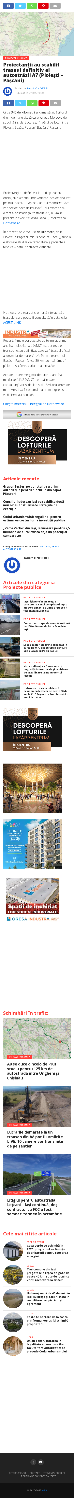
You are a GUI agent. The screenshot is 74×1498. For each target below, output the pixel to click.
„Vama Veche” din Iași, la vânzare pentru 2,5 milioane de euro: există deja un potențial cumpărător (36, 531)
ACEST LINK (12, 322)
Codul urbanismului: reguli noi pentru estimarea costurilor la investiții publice (34, 518)
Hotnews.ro (11, 223)
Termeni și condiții (54, 1472)
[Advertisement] (37, 162)
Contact (35, 1472)
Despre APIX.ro (17, 1472)
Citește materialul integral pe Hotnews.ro (33, 404)
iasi (48, 546)
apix (42, 546)
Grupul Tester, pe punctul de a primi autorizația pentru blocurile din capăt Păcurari (32, 490)
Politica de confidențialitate (38, 1476)
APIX (44, 1490)
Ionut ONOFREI (37, 88)
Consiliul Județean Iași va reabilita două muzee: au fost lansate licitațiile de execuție (33, 505)
